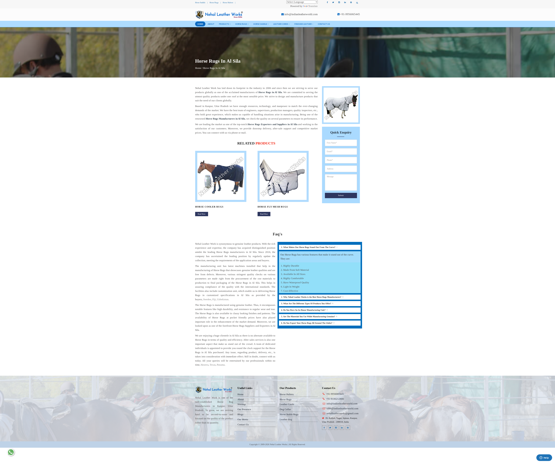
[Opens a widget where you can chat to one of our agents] (544, 458)
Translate (313, 6)
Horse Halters (228, 2)
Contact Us (324, 24)
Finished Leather (303, 24)
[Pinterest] (351, 2)
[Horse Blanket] (288, 176)
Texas (213, 364)
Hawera (205, 364)
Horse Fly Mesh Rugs (210, 207)
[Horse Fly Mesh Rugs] (225, 176)
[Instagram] (339, 2)
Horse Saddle (200, 2)
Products (224, 24)
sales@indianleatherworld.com (342, 408)
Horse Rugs (214, 2)
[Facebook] (327, 2)
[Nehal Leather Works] (219, 15)
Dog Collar (285, 409)
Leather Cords (280, 24)
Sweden (207, 299)
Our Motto (242, 419)
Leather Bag (286, 419)
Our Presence (244, 409)
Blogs (240, 414)
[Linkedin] (345, 2)
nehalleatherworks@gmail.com (342, 413)
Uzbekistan (223, 299)
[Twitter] (333, 2)
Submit (341, 195)
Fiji (214, 299)
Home (200, 24)
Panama (221, 364)
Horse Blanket (269, 207)
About (211, 24)
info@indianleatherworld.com (301, 14)
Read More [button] (201, 214)
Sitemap (241, 404)
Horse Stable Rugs (289, 414)
